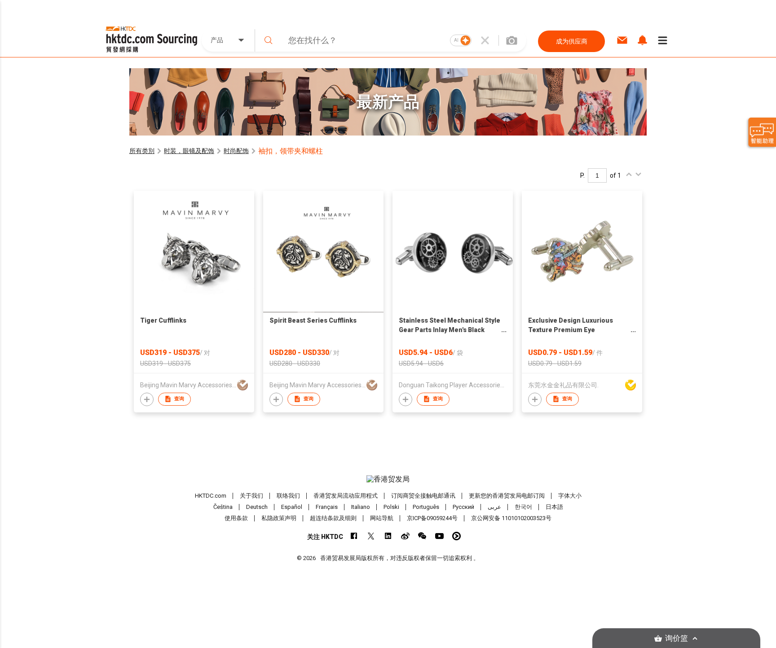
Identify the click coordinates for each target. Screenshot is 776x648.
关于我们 (251, 495)
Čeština (223, 507)
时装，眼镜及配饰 (189, 150)
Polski (391, 507)
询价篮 (676, 638)
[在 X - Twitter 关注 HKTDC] (371, 536)
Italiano (360, 507)
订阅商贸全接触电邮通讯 (423, 495)
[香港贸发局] (388, 479)
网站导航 (381, 518)
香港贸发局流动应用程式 (345, 495)
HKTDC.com (210, 495)
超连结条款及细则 (333, 518)
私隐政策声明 (278, 518)
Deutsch (257, 507)
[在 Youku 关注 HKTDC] (456, 536)
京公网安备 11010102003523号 (511, 518)
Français (327, 507)
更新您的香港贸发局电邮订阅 (507, 495)
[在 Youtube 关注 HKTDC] (439, 536)
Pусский (463, 507)
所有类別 (141, 150)
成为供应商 (571, 41)
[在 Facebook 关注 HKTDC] (354, 536)
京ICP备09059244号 (432, 518)
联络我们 (288, 495)
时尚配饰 (236, 150)
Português (426, 507)
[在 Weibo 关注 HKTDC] (405, 536)
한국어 (523, 507)
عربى (494, 507)
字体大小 (570, 495)
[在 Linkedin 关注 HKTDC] (388, 536)
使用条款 (236, 518)
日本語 (554, 507)
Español (291, 507)
